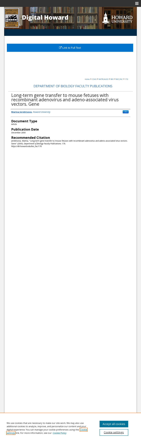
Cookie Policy (59, 432)
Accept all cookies (114, 424)
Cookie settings (114, 432)
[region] (70, 428)
